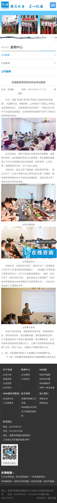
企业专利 (7, 387)
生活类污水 (8, 399)
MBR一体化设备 (47, 387)
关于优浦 (7, 369)
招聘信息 (43, 403)
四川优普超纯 (22, 477)
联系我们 (7, 421)
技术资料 (25, 393)
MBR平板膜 (44, 375)
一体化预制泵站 (37, 477)
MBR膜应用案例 (11, 393)
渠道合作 (43, 399)
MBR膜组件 (44, 383)
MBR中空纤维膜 (21, 481)
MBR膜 (43, 369)
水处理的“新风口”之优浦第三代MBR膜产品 (30, 353)
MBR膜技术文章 (28, 407)
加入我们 (43, 393)
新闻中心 (25, 369)
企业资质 (7, 383)
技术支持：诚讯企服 (46, 498)
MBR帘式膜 (44, 379)
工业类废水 (8, 403)
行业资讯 (28, 63)
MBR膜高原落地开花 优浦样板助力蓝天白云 (35, 357)
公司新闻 (28, 55)
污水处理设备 (7, 477)
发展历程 (7, 379)
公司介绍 (7, 375)
